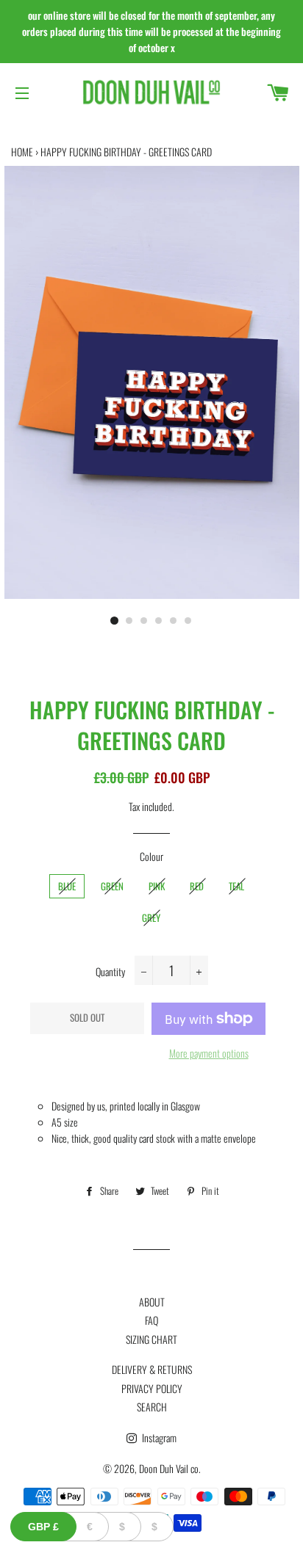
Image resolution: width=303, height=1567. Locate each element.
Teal (236, 886)
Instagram (158, 1437)
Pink (157, 886)
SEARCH (152, 1406)
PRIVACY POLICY (151, 1388)
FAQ (151, 1320)
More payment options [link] (209, 1053)
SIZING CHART (151, 1339)
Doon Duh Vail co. (170, 1468)
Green (112, 886)
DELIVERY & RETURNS (152, 1369)
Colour (151, 856)
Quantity (110, 971)
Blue (67, 886)
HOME (22, 151)
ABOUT (152, 1301)
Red (197, 886)
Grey (151, 918)
